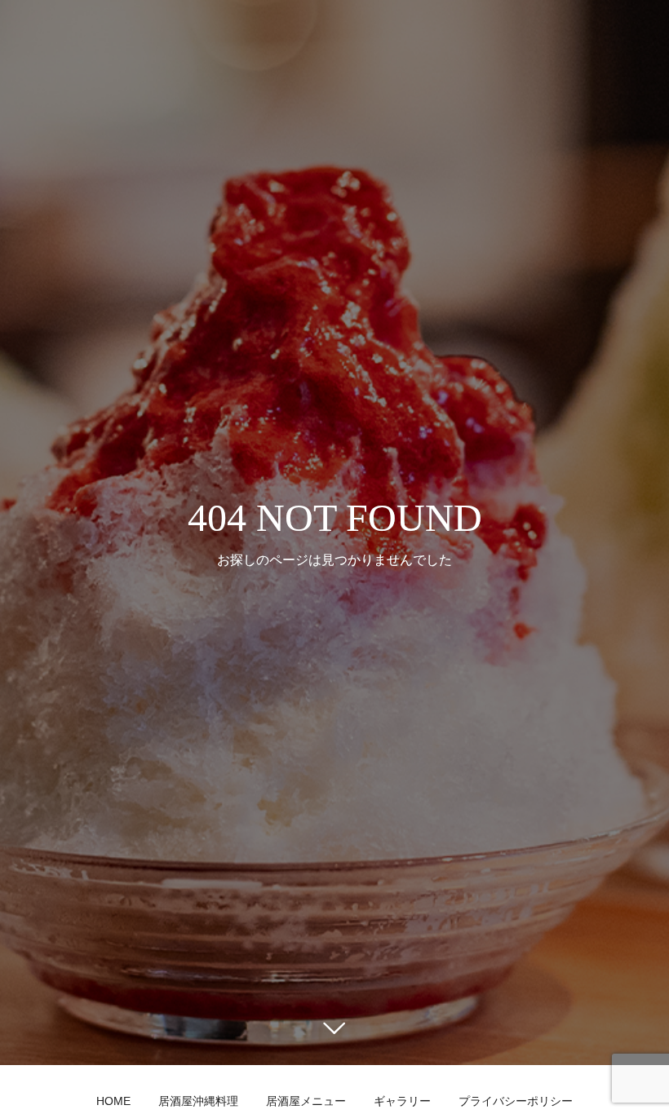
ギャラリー (402, 1100)
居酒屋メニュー (306, 1100)
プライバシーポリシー (516, 1100)
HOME (113, 1100)
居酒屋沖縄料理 (198, 1100)
